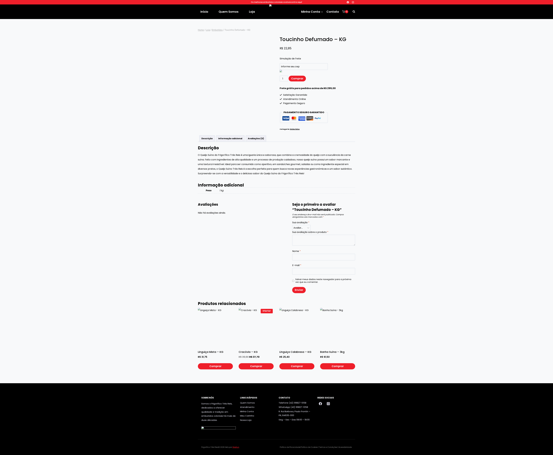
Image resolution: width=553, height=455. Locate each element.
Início (204, 12)
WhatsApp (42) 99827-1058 (293, 407)
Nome (296, 251)
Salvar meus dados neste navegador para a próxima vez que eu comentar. (323, 280)
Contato (332, 12)
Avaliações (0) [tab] (256, 138)
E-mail (296, 265)
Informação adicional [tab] (230, 138)
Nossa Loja (245, 420)
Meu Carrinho (247, 415)
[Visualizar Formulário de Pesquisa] (352, 11)
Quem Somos (228, 12)
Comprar (297, 78)
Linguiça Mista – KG (210, 352)
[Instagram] (353, 2)
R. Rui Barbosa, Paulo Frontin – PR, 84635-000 (294, 413)
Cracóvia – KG (248, 352)
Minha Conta (247, 411)
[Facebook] (348, 2)
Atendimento (247, 407)
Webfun (235, 447)
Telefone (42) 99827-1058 (292, 402)
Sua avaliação (300, 222)
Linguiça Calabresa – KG (295, 352)
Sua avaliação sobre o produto (310, 232)
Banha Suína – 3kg (332, 352)
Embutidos (295, 129)
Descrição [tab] (207, 138)
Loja (252, 12)
